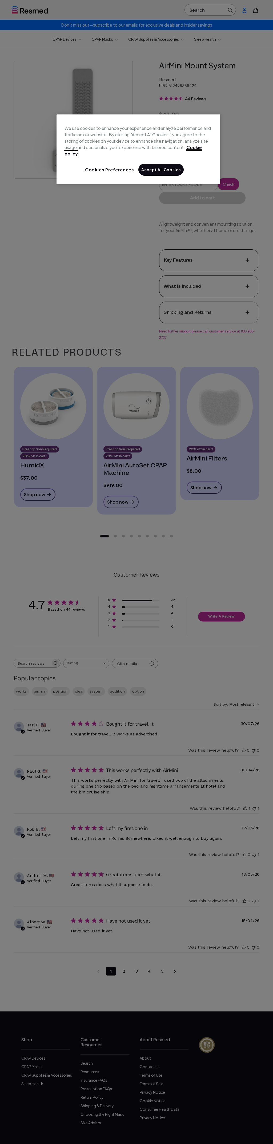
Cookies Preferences (109, 169)
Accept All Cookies (161, 169)
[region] (138, 149)
